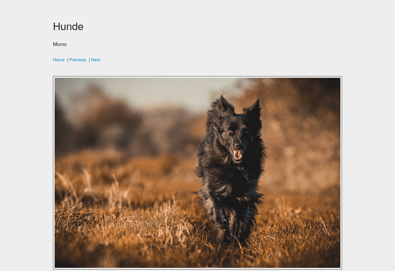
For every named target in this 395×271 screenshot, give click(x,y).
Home (58, 59)
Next (95, 59)
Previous (77, 59)
